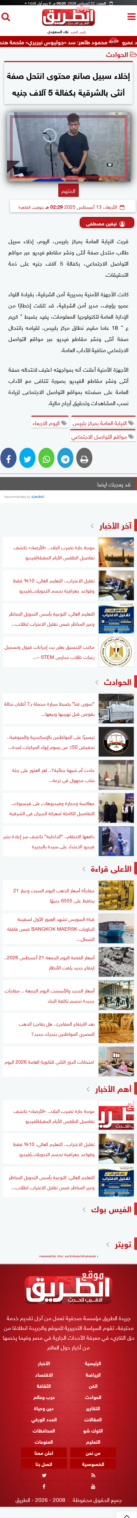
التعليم (93, 1441)
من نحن (93, 1452)
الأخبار (44, 1363)
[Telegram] (65, 458)
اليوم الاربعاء (47, 422)
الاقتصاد (44, 1374)
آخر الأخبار (115, 524)
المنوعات (44, 1441)
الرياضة (93, 1374)
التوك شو (93, 1430)
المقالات (93, 1418)
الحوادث (117, 53)
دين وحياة (44, 1407)
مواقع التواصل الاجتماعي (99, 436)
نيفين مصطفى (101, 222)
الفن (93, 1385)
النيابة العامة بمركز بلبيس (100, 422)
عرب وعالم (44, 1396)
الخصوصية (93, 1463)
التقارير (93, 1407)
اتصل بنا (43, 1463)
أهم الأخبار (113, 1087)
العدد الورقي (44, 1418)
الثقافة (44, 1385)
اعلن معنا (43, 1452)
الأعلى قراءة (111, 867)
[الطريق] (68, 24)
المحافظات (44, 1430)
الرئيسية (93, 1363)
